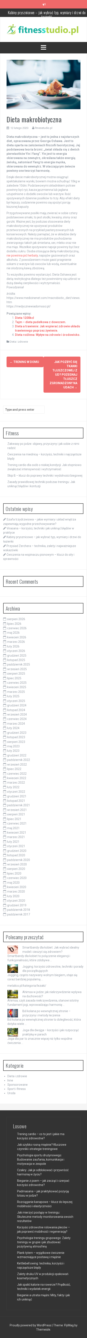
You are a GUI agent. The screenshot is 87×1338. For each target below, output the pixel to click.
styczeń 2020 (16, 900)
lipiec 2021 (14, 819)
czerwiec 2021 (17, 823)
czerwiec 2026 (17, 628)
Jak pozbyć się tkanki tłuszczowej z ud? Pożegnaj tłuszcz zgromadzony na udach (63, 374)
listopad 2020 (16, 855)
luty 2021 (13, 841)
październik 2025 (18, 664)
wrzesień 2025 (17, 669)
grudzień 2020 (16, 850)
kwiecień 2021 (16, 832)
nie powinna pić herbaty (22, 255)
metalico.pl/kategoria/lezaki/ (26, 985)
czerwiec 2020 (17, 878)
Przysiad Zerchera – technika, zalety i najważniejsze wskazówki (47, 15)
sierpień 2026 (16, 619)
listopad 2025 (16, 660)
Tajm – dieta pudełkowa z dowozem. (40, 322)
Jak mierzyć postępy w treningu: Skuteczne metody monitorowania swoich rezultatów (45, 1217)
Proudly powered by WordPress (31, 1325)
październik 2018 (18, 909)
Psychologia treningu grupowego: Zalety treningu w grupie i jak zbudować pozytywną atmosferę (44, 1242)
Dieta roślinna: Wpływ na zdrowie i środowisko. (47, 334)
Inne (10, 1080)
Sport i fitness (16, 1089)
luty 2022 (13, 787)
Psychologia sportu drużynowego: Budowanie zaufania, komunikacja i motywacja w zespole (40, 1159)
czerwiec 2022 (17, 773)
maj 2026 (13, 632)
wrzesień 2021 (17, 810)
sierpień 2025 (16, 673)
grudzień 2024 (16, 705)
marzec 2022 (16, 782)
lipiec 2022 (14, 769)
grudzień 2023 (16, 732)
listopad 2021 (16, 800)
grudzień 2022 (16, 755)
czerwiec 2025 (17, 682)
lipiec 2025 (14, 678)
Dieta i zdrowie (19, 341)
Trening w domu (24, 362)
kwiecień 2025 (16, 687)
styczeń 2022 (16, 791)
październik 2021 (18, 805)
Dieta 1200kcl (24, 318)
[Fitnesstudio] (43, 29)
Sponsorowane (17, 1084)
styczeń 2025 (16, 701)
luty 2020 (13, 896)
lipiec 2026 (14, 623)
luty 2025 (13, 696)
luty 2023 (13, 750)
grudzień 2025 (16, 655)
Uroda (11, 1093)
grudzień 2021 (16, 796)
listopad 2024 (16, 710)
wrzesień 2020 (17, 864)
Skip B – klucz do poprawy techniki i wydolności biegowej (44, 475)
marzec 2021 (16, 837)
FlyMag (69, 1325)
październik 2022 (18, 760)
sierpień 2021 (16, 814)
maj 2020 (13, 882)
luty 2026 (13, 646)
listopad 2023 (16, 737)
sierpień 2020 (16, 869)
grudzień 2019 (16, 905)
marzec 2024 (16, 723)
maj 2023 (13, 746)
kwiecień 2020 (16, 887)
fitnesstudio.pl (43, 128)
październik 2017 (18, 914)
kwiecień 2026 (16, 637)
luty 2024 (13, 728)
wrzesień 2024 (17, 714)
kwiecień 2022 (16, 778)
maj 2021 (13, 828)
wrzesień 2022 (17, 764)
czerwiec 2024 (17, 719)
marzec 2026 (16, 641)
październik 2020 (18, 860)
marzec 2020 (16, 891)
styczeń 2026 (16, 651)
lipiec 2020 (14, 873)
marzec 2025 (16, 691)
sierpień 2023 (16, 742)
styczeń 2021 (16, 846)
